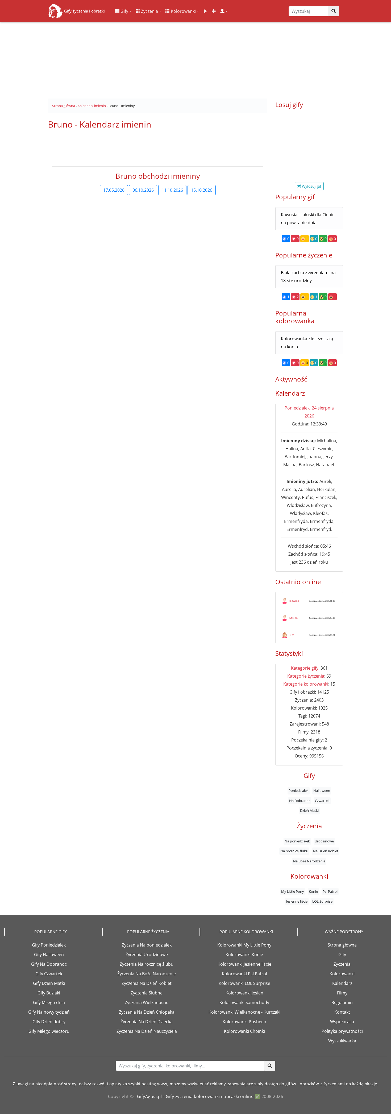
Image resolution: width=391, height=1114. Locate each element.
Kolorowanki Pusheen (244, 1022)
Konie (313, 891)
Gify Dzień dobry (48, 1022)
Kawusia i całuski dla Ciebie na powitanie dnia (308, 219)
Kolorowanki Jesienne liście (244, 964)
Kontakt (342, 1012)
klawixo (294, 601)
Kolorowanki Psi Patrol (244, 974)
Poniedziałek (299, 790)
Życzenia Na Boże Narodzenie (146, 974)
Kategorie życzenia (305, 676)
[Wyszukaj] (333, 11)
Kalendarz (342, 983)
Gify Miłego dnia (49, 1002)
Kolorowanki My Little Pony (244, 945)
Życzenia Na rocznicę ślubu (146, 964)
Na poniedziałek (297, 841)
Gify (123, 11)
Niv (291, 635)
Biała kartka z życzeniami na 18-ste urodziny (308, 277)
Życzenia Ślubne (147, 993)
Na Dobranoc (299, 800)
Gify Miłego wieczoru (48, 1031)
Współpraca (342, 1022)
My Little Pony (292, 891)
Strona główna (342, 945)
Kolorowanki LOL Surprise (244, 983)
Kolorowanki (183, 11)
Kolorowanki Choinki (244, 1031)
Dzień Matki (309, 810)
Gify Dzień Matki (49, 983)
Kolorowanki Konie (244, 954)
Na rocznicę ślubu (294, 851)
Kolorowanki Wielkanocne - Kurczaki (244, 1012)
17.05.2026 (113, 190)
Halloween (321, 790)
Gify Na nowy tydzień (49, 1012)
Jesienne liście (296, 901)
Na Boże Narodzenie (309, 861)
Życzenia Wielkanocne (146, 1002)
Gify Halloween (49, 954)
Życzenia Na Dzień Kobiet (147, 983)
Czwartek (322, 800)
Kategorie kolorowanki (305, 684)
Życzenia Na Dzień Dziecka (146, 1022)
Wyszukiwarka (342, 1041)
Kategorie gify (304, 668)
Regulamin (342, 1002)
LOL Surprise (322, 901)
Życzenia (149, 11)
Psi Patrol (330, 891)
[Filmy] (205, 11)
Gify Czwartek (48, 974)
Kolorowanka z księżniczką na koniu (307, 343)
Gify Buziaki (49, 993)
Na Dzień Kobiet (325, 851)
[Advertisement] (195, 58)
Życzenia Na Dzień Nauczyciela (147, 1031)
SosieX (293, 618)
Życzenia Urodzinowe (147, 954)
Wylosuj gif (311, 186)
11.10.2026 (172, 190)
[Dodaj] (214, 11)
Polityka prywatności (342, 1031)
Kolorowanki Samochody (244, 1002)
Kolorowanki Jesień (244, 993)
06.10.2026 (143, 190)
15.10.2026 (201, 190)
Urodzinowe (324, 841)
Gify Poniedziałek (49, 945)
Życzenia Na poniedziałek (147, 945)
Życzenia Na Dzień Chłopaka (146, 1012)
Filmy (342, 993)
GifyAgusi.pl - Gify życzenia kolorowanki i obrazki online (195, 1096)
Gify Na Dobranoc (49, 964)
